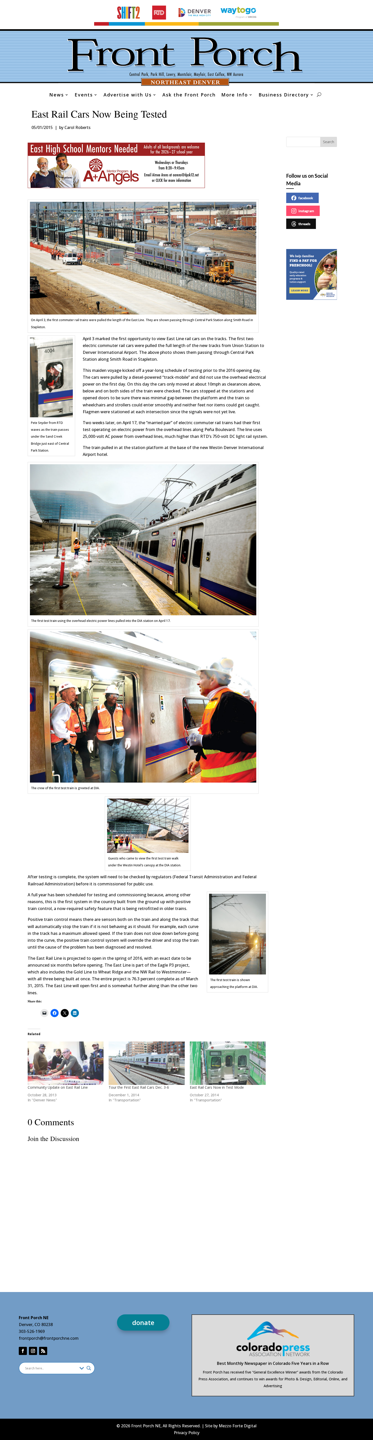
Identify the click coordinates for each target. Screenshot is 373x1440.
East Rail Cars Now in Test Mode (217, 1087)
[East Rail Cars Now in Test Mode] (228, 1063)
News (56, 95)
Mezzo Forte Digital (238, 1426)
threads (304, 224)
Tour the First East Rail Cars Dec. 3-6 (139, 1087)
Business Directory (284, 95)
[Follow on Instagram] (33, 1351)
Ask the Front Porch (189, 95)
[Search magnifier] (88, 1368)
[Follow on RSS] (43, 1351)
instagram (306, 211)
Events (84, 95)
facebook (305, 198)
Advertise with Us (128, 95)
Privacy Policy (186, 1432)
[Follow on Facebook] (23, 1351)
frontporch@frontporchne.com (49, 1338)
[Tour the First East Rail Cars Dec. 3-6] (147, 1063)
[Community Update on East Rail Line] (66, 1063)
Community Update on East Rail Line (58, 1087)
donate (143, 1322)
